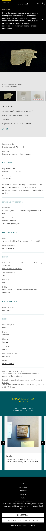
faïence (5, 342)
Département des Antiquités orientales (16, 154)
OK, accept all (23, 515)
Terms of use (23, 491)
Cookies (23, 494)
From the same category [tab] (23, 410)
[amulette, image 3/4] (37, 96)
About (23, 483)
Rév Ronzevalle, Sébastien (12, 268)
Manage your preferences (23, 526)
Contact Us (23, 487)
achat (4, 328)
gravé (4, 349)
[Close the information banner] (42, 19)
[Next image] (42, 96)
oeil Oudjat (6, 356)
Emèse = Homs (8, 363)
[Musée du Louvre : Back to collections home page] (23, 3)
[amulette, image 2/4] (23, 96)
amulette (5, 335)
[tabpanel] (23, 443)
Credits (23, 498)
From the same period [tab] (23, 408)
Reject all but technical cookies (23, 520)
